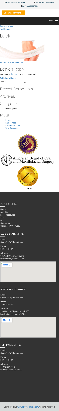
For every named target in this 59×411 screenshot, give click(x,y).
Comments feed (12, 125)
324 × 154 (19, 63)
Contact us (5, 223)
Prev (3, 160)
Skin (2, 218)
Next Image (5, 29)
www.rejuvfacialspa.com (28, 407)
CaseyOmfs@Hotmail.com (11, 242)
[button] (51, 20)
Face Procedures (7, 215)
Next (55, 160)
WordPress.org (11, 128)
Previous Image (6, 26)
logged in (15, 74)
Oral (2, 220)
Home (3, 209)
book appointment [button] (12, 13)
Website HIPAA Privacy (10, 226)
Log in (8, 120)
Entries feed (10, 123)
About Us (4, 212)
